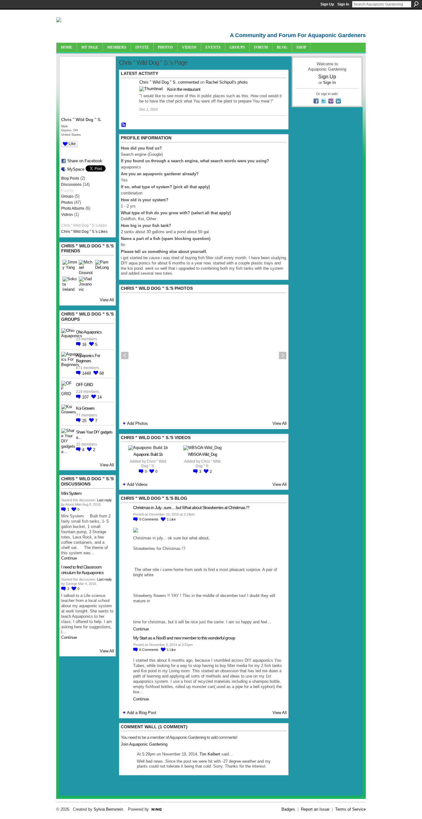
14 (99, 397)
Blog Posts (70, 178)
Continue (69, 558)
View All (107, 300)
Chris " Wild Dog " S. (158, 82)
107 (86, 397)
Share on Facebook (84, 161)
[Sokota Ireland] (69, 284)
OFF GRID (84, 384)
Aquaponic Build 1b (147, 454)
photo (242, 82)
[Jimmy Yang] (69, 267)
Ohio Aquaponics (89, 332)
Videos (67, 214)
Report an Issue (315, 809)
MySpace (75, 169)
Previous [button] (125, 355)
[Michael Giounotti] (86, 267)
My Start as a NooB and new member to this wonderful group (184, 637)
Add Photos (137, 423)
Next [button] (282, 355)
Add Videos (137, 484)
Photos (67, 202)
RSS (124, 125)
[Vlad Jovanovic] (86, 284)
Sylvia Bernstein (108, 809)
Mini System (71, 493)
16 (85, 344)
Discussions (71, 184)
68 (101, 373)
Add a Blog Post (141, 712)
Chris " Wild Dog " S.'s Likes (84, 231)
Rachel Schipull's (221, 82)
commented (188, 82)
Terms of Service (350, 809)
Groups (67, 196)
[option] (204, 355)
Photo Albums (72, 208)
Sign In (343, 4)
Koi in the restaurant (183, 89)
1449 (87, 373)
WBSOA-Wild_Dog (202, 454)
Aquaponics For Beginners (88, 358)
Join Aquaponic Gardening (144, 744)
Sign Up (327, 4)
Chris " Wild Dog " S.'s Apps (84, 225)
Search (416, 4)
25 (85, 420)
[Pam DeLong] (102, 267)
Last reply (104, 500)
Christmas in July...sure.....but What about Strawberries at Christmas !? (191, 507)
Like (72, 144)
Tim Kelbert (210, 754)
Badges (288, 809)
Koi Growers (85, 408)
